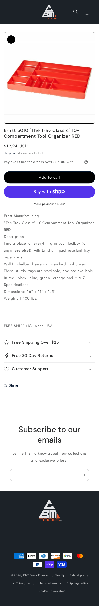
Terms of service (51, 583)
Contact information (52, 591)
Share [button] (13, 385)
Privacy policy (25, 583)
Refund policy (79, 575)
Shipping (9, 153)
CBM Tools (30, 575)
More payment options (49, 204)
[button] (10, 12)
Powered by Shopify (51, 575)
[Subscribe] (83, 475)
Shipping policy (77, 583)
